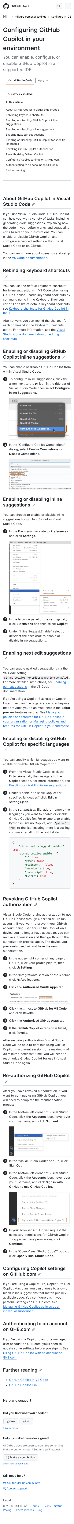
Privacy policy (10, 1428)
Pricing (7, 1510)
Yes (12, 1421)
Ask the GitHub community (23, 1482)
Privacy (46, 1506)
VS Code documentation (29, 258)
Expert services (24, 1510)
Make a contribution (22, 1457)
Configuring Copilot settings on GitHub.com (34, 1271)
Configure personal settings (29, 16)
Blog (39, 1510)
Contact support (17, 1488)
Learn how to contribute (15, 1463)
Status (58, 1506)
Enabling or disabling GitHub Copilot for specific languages (36, 741)
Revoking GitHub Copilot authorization (30, 901)
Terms (35, 1506)
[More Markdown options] (37, 94)
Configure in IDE (61, 16)
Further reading (20, 1370)
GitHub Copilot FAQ (23, 1385)
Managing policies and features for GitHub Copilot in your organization (33, 716)
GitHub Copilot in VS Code (28, 1380)
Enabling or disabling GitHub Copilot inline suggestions (34, 354)
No (28, 1421)
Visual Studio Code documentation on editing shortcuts (34, 334)
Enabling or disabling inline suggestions (32, 502)
